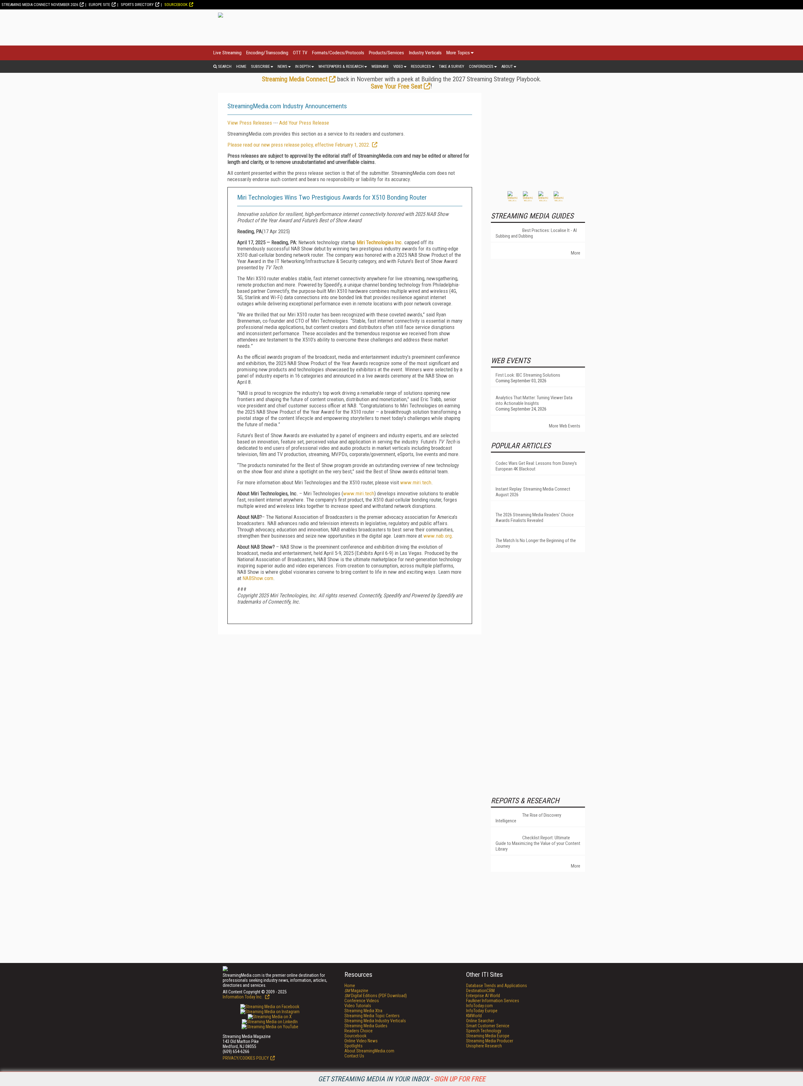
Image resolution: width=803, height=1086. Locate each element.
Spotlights (353, 1045)
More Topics (458, 53)
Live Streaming (227, 53)
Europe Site (99, 4)
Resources (421, 66)
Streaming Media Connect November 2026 (40, 4)
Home (241, 66)
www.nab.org (437, 536)
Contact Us (354, 1055)
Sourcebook (176, 4)
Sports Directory (137, 4)
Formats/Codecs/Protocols (338, 53)
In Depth (303, 66)
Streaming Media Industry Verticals (375, 1020)
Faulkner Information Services (492, 1000)
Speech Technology (483, 1030)
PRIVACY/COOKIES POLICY (246, 1058)
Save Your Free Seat (396, 86)
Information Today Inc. (243, 996)
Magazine (356, 990)
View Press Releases (249, 123)
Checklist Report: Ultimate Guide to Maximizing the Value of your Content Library (538, 843)
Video (398, 66)
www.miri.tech (415, 482)
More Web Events (564, 426)
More (575, 253)
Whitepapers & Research (341, 66)
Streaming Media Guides (365, 1025)
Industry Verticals (425, 53)
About (507, 66)
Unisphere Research (484, 1045)
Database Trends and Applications (496, 985)
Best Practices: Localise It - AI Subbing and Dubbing (536, 233)
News (282, 66)
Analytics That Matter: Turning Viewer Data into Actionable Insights (534, 400)
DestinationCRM (480, 990)
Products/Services (386, 53)
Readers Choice (358, 1030)
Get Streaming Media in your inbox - (401, 1079)
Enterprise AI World (483, 995)
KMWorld (474, 1015)
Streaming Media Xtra (363, 1010)
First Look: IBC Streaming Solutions (528, 375)
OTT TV (300, 53)
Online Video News (361, 1040)
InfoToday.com (479, 1005)
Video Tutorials (357, 1005)
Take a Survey (451, 66)
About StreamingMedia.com (369, 1050)
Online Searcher (480, 1020)
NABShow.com (257, 578)
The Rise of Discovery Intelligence (528, 818)
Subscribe (260, 66)
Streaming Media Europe (487, 1035)
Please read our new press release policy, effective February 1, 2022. (298, 145)
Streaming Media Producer (489, 1040)
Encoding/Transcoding (267, 53)
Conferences (481, 66)
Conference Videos (361, 1000)
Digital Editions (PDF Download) (375, 995)
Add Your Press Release (304, 123)
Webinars (380, 66)
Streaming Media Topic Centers (372, 1015)
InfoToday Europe (481, 1010)
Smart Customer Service (487, 1025)
